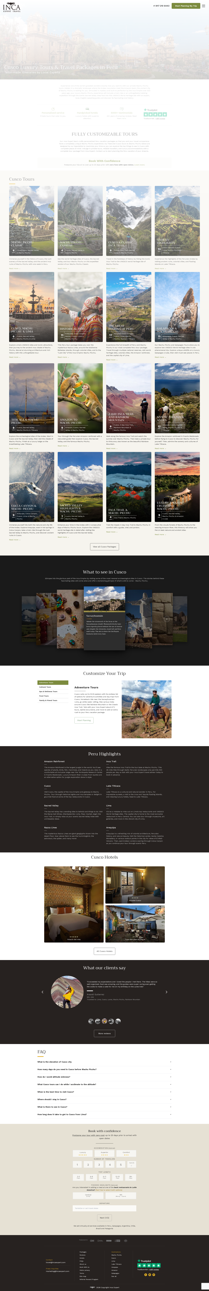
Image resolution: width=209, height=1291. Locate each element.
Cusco (113, 1258)
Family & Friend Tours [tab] (48, 700)
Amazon (114, 1270)
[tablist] (53, 709)
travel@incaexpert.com (55, 1262)
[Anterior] (42, 619)
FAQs (81, 1261)
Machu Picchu (116, 1255)
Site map (83, 1276)
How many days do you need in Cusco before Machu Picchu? (67, 1069)
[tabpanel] (122, 709)
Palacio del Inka (73, 908)
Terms (82, 1273)
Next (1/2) (104, 1218)
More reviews (104, 1033)
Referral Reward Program (89, 1279)
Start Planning (84, 720)
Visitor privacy (85, 1270)
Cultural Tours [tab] (45, 687)
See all (113, 1276)
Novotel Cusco (133, 889)
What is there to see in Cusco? (52, 1107)
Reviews (82, 1255)
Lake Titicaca (116, 1264)
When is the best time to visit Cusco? (55, 1092)
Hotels (82, 1258)
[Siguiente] (167, 619)
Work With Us (84, 1267)
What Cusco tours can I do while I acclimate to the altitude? (66, 1084)
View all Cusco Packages (104, 547)
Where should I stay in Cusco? (52, 1099)
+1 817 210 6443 (161, 6)
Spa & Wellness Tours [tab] (48, 691)
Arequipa (114, 1267)
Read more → (15, 448)
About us (83, 1264)
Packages (83, 1252)
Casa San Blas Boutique (134, 928)
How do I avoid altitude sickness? (53, 1077)
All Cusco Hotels (104, 951)
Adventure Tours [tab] (46, 683)
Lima (113, 1261)
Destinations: (116, 1252)
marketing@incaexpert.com (57, 1271)
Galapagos (115, 1273)
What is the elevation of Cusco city (54, 1062)
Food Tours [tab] (44, 696)
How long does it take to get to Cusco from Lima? (62, 1114)
